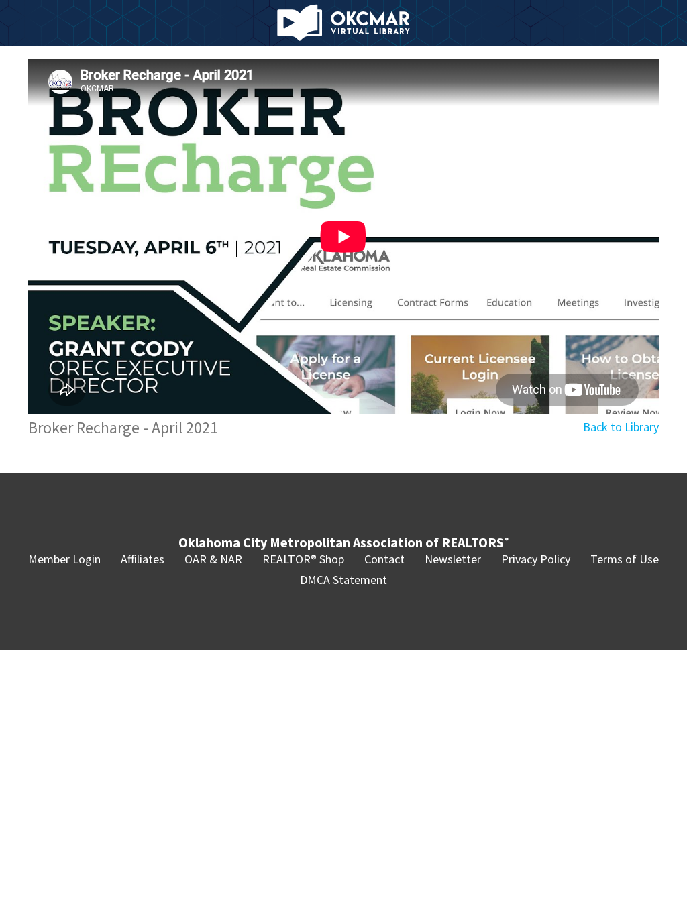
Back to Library (621, 427)
